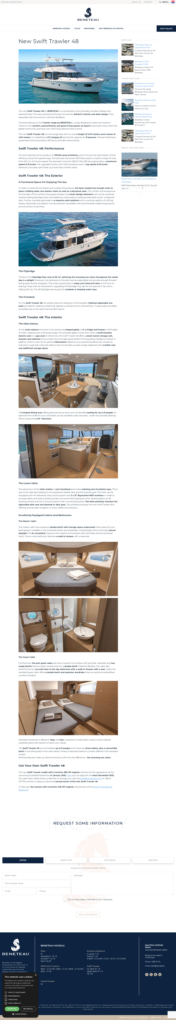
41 (99, 969)
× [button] (36, 975)
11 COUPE (98, 959)
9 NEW (90, 959)
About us (136, 2)
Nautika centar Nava (11, 2)
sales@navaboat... (158, 966)
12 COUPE (122, 959)
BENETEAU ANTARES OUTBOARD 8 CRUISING (139, 180)
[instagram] (151, 974)
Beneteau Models (61, 28)
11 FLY (106, 959)
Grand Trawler (48, 981)
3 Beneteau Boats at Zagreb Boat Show (143, 46)
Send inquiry (166, 29)
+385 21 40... (156, 962)
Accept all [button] (12, 1009)
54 (92, 974)
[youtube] (155, 974)
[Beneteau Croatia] (88, 14)
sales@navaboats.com (91, 778)
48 (88, 974)
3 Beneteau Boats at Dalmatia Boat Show (143, 115)
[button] (20, 1014)
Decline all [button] (28, 1009)
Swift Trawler (93, 966)
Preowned (89, 28)
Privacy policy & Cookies (133, 1017)
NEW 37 (93, 969)
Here (69, 775)
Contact (148, 2)
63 (42, 984)
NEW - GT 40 (62, 969)
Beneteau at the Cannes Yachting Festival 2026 (145, 84)
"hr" (173, 2)
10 (41, 954)
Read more (21, 988)
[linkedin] (160, 974)
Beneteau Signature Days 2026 (145, 101)
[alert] (20, 995)
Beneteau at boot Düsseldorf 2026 (142, 62)
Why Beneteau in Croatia (111, 28)
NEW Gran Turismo (50, 966)
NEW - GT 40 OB (48, 969)
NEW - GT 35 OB (76, 969)
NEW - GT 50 (46, 971)
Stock (77, 28)
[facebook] (146, 974)
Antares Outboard (96, 951)
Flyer (43, 951)
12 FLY (113, 959)
